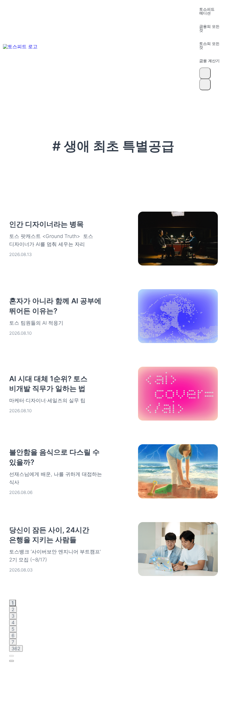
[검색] (205, 73)
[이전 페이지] (11, 656)
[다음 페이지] (11, 661)
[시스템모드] (205, 84)
